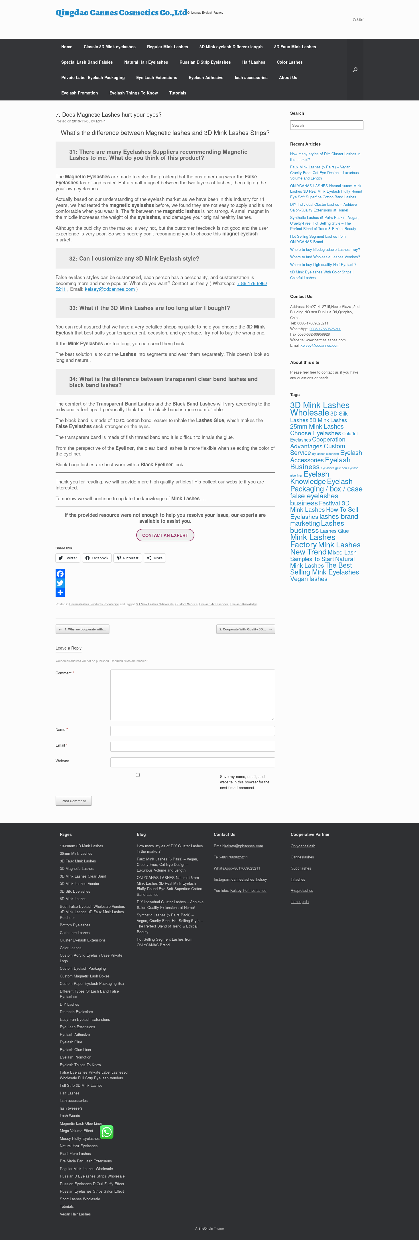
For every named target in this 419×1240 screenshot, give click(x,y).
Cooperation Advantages (317, 442)
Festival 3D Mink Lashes (319, 506)
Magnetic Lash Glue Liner (81, 1123)
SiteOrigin (205, 1228)
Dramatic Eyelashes (76, 1011)
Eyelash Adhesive (206, 77)
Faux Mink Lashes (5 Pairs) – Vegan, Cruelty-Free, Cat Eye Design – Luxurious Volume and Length (324, 172)
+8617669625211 (246, 868)
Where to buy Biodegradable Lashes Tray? (325, 249)
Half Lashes (253, 62)
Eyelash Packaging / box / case (326, 484)
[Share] (165, 592)
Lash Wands (70, 1115)
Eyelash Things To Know (133, 93)
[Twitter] (165, 583)
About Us (288, 77)
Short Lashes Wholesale (80, 1198)
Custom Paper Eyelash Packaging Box (92, 983)
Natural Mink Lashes (322, 562)
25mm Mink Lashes (317, 426)
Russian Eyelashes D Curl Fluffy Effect (92, 1183)
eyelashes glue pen (334, 468)
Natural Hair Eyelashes (146, 62)
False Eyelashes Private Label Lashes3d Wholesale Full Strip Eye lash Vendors (93, 1074)
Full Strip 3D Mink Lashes (81, 1085)
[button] (355, 69)
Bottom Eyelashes (75, 925)
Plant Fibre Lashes (75, 1153)
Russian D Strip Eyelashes (205, 62)
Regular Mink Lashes (167, 46)
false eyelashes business (314, 498)
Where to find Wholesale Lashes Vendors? (325, 256)
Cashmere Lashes (75, 932)
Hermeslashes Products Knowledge (94, 604)
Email (62, 745)
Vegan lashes (309, 578)
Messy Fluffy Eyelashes (80, 1138)
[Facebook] (165, 573)
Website (62, 760)
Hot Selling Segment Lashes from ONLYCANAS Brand (318, 239)
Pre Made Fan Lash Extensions (86, 1161)
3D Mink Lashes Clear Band (83, 876)
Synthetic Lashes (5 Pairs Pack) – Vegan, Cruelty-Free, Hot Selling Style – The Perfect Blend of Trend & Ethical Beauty (324, 223)
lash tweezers (71, 1108)
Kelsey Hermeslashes (248, 890)
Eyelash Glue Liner (75, 1049)
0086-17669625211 (325, 328)
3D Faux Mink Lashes (295, 46)
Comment (65, 673)
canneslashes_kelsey (249, 879)
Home (66, 46)
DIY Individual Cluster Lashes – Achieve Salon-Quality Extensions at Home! (323, 207)
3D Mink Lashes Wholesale (155, 604)
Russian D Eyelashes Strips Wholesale (92, 1176)
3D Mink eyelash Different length (231, 46)
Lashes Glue (334, 530)
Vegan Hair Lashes (75, 1214)
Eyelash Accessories (214, 604)
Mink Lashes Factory (312, 540)
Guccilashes (301, 868)
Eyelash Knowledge (243, 604)
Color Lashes (290, 62)
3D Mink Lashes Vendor (79, 883)
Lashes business (317, 526)
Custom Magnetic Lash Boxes (85, 976)
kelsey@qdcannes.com (110, 288)
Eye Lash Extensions (156, 77)
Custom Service (186, 604)
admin (100, 120)
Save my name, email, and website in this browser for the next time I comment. (244, 782)
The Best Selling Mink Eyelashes (324, 568)
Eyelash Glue (71, 1042)
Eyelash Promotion (79, 93)
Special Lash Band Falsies (87, 62)
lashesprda (300, 901)
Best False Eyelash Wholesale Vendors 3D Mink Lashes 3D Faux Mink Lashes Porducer (92, 912)
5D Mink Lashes (328, 420)
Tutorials (177, 93)
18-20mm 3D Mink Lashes (81, 845)
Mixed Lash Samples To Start (323, 555)
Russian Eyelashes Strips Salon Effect (92, 1191)
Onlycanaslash (303, 845)
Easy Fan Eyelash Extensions (85, 1019)
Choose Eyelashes (315, 432)
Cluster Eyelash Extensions (83, 940)
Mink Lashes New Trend (325, 548)
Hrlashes (298, 879)
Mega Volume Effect (76, 1130)
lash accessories (251, 77)
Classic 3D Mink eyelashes (110, 46)
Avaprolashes (302, 890)
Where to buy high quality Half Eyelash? (323, 264)
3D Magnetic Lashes (77, 868)
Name (62, 729)
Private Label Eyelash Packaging (93, 77)
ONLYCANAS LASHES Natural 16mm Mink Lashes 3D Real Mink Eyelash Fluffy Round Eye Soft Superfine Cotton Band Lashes (326, 191)
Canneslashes (302, 857)
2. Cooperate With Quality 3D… (245, 629)
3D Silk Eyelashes (75, 891)
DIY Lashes (69, 1004)
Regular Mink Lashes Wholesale (86, 1168)
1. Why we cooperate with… (82, 629)
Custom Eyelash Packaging (83, 968)
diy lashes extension (325, 453)
